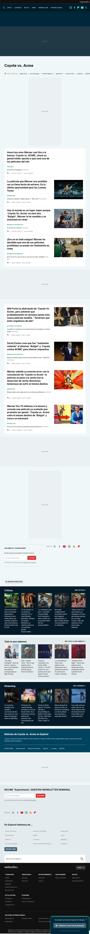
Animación (11, 196)
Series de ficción (20, 748)
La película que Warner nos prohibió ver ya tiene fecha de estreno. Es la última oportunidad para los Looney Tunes (27, 186)
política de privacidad (29, 562)
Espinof (41, 881)
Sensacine (41, 878)
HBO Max (62, 748)
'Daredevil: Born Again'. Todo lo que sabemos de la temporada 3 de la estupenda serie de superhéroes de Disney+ (77, 667)
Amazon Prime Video (34, 748)
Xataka (7, 878)
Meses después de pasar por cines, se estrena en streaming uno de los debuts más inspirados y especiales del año (62, 710)
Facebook (74, 7)
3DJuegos (25, 878)
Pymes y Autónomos (28, 902)
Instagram (70, 7)
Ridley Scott (23, 74)
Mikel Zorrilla (17, 430)
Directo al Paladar (60, 878)
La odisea (54, 748)
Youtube (82, 7)
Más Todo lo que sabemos (74, 641)
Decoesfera (8, 902)
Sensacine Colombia (45, 921)
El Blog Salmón (26, 898)
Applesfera (8, 884)
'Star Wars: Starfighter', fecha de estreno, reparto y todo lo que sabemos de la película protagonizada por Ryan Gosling (11, 667)
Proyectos (11, 423)
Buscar (82, 859)
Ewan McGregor (34, 74)
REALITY (26, 8)
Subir (79, 868)
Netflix (35, 835)
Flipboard (78, 7)
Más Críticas (79, 590)
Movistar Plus (9, 835)
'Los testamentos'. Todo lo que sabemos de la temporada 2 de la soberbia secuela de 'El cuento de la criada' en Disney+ (61, 667)
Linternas (79, 74)
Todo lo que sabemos (15, 641)
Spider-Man (59, 74)
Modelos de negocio (15, 225)
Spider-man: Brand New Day (42, 844)
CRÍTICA (9, 8)
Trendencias (8, 898)
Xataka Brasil (9, 921)
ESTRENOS (18, 8)
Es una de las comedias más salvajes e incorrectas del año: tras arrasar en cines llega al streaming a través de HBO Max (11, 711)
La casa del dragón (11, 844)
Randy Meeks (16, 202)
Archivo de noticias (15, 582)
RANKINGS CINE (43, 8)
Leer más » (25, 170)
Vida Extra (25, 881)
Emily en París (70, 74)
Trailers (10, 167)
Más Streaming (78, 686)
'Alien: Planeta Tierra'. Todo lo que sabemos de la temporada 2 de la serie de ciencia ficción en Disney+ (27, 666)
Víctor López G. (17, 173)
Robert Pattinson (48, 74)
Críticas (8, 590)
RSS (74, 546)
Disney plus (64, 831)
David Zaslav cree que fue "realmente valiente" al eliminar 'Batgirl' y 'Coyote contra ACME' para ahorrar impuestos (28, 346)
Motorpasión (76, 878)
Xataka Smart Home (11, 887)
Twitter (86, 7)
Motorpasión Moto (77, 881)
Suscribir (32, 558)
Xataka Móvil (9, 881)
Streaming (9, 686)
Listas (63, 835)
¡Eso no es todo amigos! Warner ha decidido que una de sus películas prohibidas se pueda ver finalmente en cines (28, 244)
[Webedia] (85, 1)
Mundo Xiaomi (9, 890)
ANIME (34, 8)
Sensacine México (44, 918)
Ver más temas (11, 849)
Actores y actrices (14, 326)
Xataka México (9, 918)
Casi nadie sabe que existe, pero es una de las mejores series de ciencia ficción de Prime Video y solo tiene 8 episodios (78, 710)
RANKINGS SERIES (56, 8)
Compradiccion (9, 905)
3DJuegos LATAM (27, 918)
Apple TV (45, 748)
